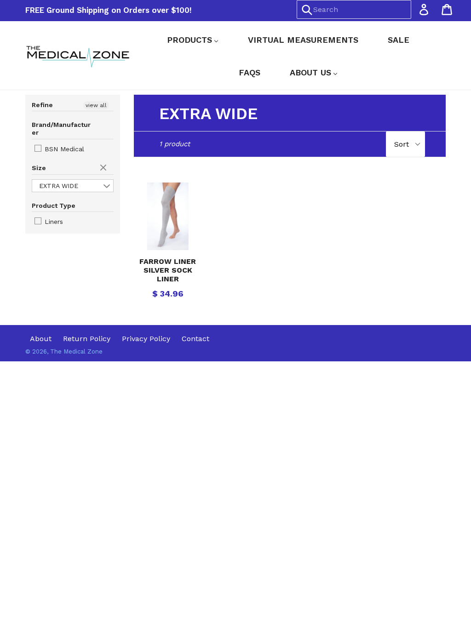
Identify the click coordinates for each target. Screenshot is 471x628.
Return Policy (86, 338)
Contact (195, 338)
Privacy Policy (146, 338)
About (41, 338)
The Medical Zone (76, 351)
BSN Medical (63, 149)
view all (96, 105)
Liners (52, 221)
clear (104, 168)
